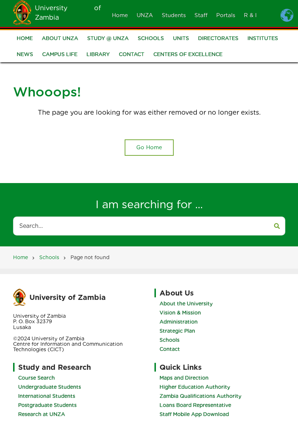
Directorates (218, 38)
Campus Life (59, 54)
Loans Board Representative (195, 405)
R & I (250, 15)
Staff (201, 15)
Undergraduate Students (49, 387)
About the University (186, 303)
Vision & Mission (180, 313)
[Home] (22, 12)
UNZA (145, 15)
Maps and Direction (184, 378)
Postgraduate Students (47, 405)
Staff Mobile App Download (194, 414)
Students (174, 15)
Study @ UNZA (108, 38)
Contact (131, 54)
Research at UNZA (41, 414)
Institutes (262, 38)
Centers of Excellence (187, 54)
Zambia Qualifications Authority (200, 396)
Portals (225, 15)
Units (181, 38)
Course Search (36, 378)
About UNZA (60, 38)
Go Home (149, 147)
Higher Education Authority (195, 387)
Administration (179, 322)
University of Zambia (67, 297)
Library (98, 54)
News (25, 54)
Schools (151, 38)
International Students (46, 396)
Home (120, 15)
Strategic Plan (177, 331)
